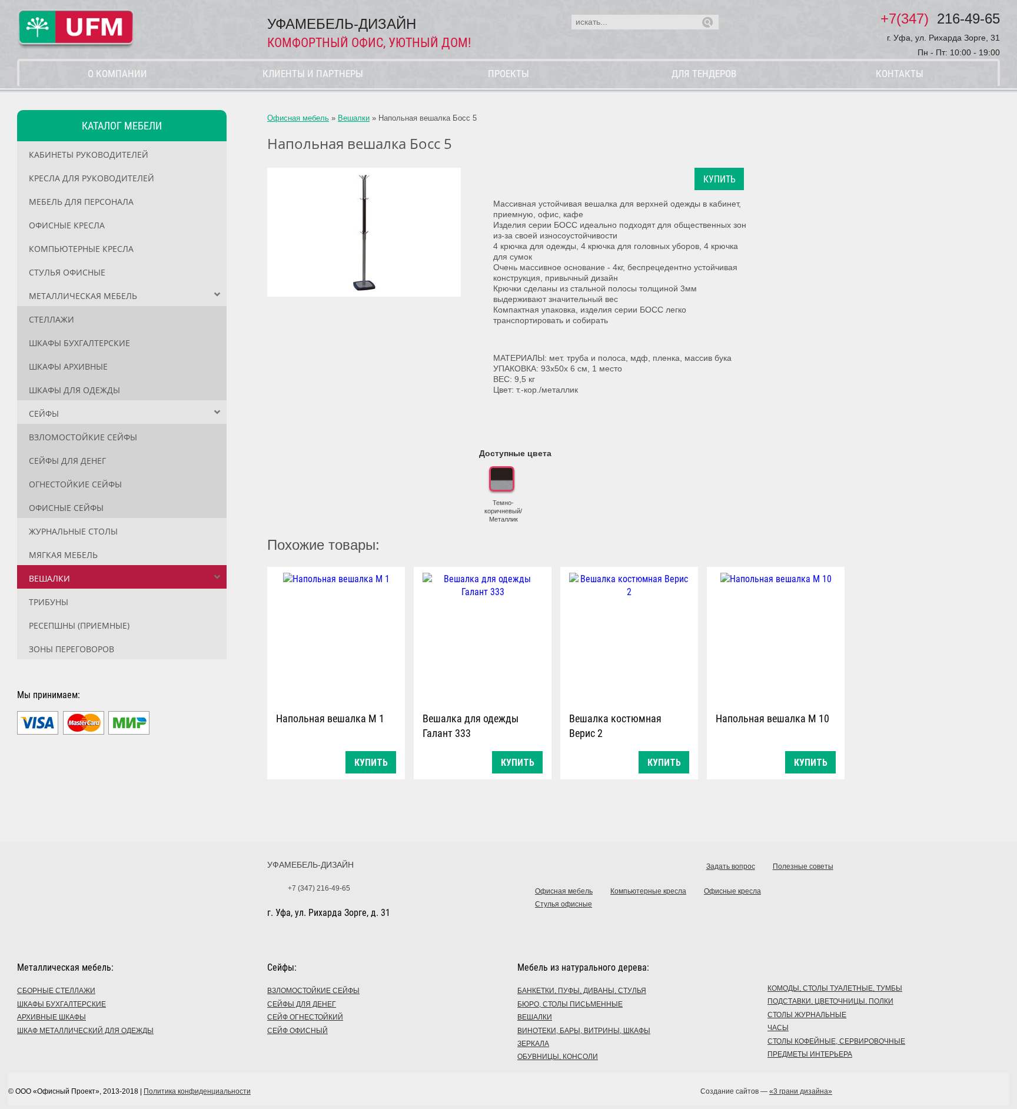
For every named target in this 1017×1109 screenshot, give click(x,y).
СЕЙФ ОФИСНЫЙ (297, 1031)
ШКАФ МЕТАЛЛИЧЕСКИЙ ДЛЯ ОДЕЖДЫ (85, 1031)
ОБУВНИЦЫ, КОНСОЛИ (557, 1056)
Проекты (508, 73)
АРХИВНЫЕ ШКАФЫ (51, 1017)
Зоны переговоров (71, 649)
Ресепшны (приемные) (79, 625)
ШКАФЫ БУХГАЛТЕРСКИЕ (61, 1004)
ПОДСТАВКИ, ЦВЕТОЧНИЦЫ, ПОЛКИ (830, 1001)
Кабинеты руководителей (88, 154)
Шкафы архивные (68, 366)
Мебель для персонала (81, 201)
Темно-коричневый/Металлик (503, 511)
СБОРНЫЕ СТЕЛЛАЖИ (56, 991)
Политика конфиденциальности (197, 1091)
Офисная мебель (298, 118)
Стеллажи (51, 319)
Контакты (899, 73)
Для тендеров (704, 73)
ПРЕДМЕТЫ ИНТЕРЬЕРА (809, 1054)
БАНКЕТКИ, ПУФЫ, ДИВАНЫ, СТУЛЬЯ (581, 991)
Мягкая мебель (63, 554)
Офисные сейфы (66, 507)
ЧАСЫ (778, 1028)
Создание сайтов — (766, 1091)
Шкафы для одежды (74, 390)
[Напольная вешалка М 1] (336, 636)
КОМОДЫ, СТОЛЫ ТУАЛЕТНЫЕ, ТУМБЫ (834, 988)
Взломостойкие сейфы (83, 437)
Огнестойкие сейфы (75, 484)
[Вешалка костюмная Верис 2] (629, 636)
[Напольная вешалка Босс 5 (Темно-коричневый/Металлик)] (364, 232)
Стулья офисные (67, 272)
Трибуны (48, 601)
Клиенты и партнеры (312, 73)
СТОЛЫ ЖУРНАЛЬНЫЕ (806, 1015)
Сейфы (44, 413)
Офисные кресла (67, 225)
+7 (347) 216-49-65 (319, 888)
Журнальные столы (73, 531)
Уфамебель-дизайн (310, 864)
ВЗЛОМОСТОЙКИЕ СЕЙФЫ (313, 991)
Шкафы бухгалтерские (79, 342)
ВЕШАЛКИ (534, 1017)
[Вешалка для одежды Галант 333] (483, 636)
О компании (117, 73)
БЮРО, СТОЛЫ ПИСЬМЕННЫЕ (570, 1004)
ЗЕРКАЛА (533, 1044)
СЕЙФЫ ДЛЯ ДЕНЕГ (301, 1004)
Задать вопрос (730, 866)
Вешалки (49, 578)
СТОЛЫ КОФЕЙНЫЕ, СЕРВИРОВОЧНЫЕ (836, 1041)
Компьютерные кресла (81, 248)
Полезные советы (803, 866)
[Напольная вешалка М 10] (776, 636)
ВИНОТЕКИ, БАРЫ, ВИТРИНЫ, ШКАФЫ (583, 1031)
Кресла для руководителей (91, 178)
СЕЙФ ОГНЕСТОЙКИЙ (305, 1017)
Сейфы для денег (67, 460)
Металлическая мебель (83, 295)
